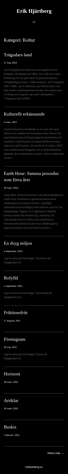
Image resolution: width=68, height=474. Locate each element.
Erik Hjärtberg (34, 11)
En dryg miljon (18, 243)
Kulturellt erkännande (24, 113)
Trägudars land (18, 54)
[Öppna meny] (34, 22)
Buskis (10, 426)
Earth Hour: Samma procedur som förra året (31, 176)
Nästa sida (55, 453)
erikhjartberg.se (34, 466)
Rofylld (11, 277)
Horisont (12, 373)
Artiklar (11, 400)
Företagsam (14, 339)
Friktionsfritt (16, 312)
